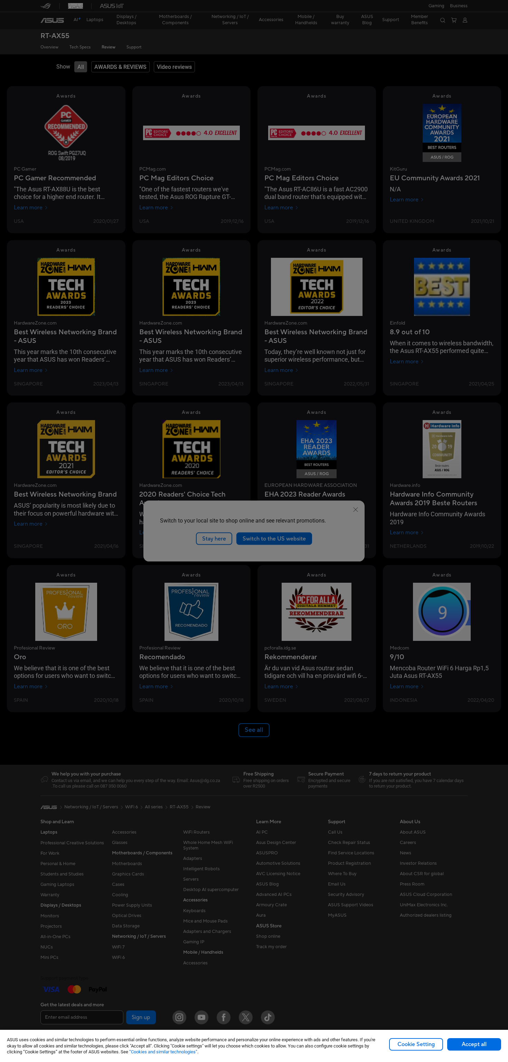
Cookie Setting (416, 1044)
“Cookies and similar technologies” (163, 1051)
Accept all (474, 1044)
